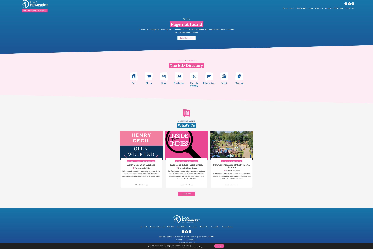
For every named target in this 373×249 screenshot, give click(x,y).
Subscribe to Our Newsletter (34, 10)
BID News (338, 8)
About (291, 8)
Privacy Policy (227, 227)
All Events (186, 194)
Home (285, 8)
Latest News (182, 227)
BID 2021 (170, 227)
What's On (319, 8)
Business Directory (304, 8)
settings (199, 247)
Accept (219, 246)
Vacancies (328, 8)
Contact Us (349, 8)
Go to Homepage (186, 38)
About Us (144, 227)
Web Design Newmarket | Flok (186, 242)
